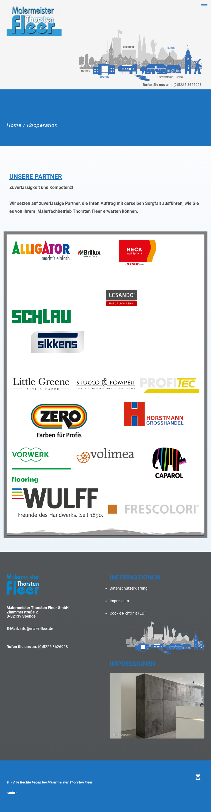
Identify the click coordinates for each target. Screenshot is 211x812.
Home (14, 124)
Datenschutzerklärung (129, 588)
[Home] (198, 777)
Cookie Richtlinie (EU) (128, 613)
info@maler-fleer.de (36, 628)
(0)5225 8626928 (187, 85)
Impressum (119, 601)
